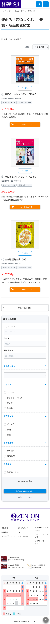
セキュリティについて (41, 535)
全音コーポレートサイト (41, 542)
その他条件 (8, 442)
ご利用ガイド (23, 528)
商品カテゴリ (9, 365)
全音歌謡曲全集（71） (16, 259)
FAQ (19, 532)
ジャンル (7, 384)
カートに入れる (26, 124)
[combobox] (25, 332)
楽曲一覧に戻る (25, 307)
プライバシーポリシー (8, 537)
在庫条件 (7, 464)
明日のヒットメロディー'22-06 (20, 176)
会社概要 (4, 528)
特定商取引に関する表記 (41, 529)
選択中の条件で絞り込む (25, 491)
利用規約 (4, 532)
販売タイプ (8, 416)
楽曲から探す (19, 11)
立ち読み (25, 88)
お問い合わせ (23, 536)
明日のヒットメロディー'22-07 (20, 94)
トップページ (6, 11)
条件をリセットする (25, 497)
